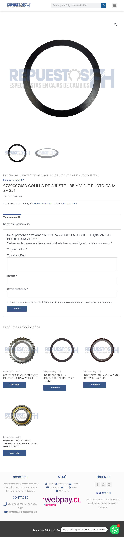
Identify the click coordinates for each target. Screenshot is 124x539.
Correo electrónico (17, 289)
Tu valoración (16, 255)
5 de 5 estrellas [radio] (43, 250)
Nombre (12, 275)
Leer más (15, 384)
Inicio (5, 175)
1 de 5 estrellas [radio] (30, 250)
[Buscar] (103, 5)
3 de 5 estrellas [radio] (36, 250)
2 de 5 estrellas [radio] (33, 250)
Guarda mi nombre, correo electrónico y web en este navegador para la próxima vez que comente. (61, 302)
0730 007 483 (70, 203)
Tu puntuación (17, 249)
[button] (114, 5)
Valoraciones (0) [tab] (12, 217)
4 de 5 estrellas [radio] (39, 250)
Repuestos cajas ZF (19, 175)
